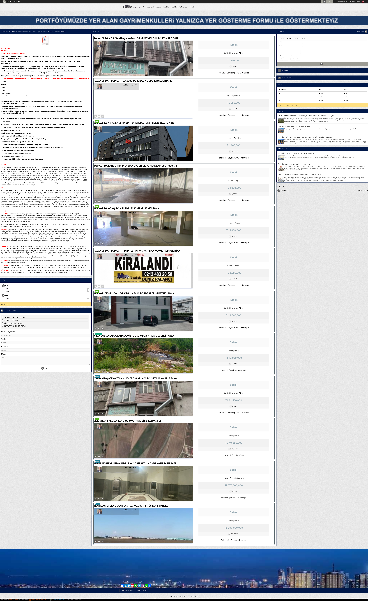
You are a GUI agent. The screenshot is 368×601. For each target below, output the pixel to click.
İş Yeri (7, 286)
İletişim (192, 7)
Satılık (47, 289)
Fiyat (280, 49)
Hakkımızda (150, 7)
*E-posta (4, 347)
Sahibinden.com (342, 1)
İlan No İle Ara (285, 70)
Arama (158, 7)
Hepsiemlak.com (355, 1)
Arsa (7, 295)
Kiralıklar (174, 7)
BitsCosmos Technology (39, 599)
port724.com (13, 599)
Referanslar (183, 7)
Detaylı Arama (361, 31)
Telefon (4, 339)
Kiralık (47, 291)
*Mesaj (3, 354)
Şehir (280, 42)
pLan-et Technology (59, 599)
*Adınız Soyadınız (8, 332)
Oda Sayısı (295, 56)
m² (279, 56)
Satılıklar (166, 7)
